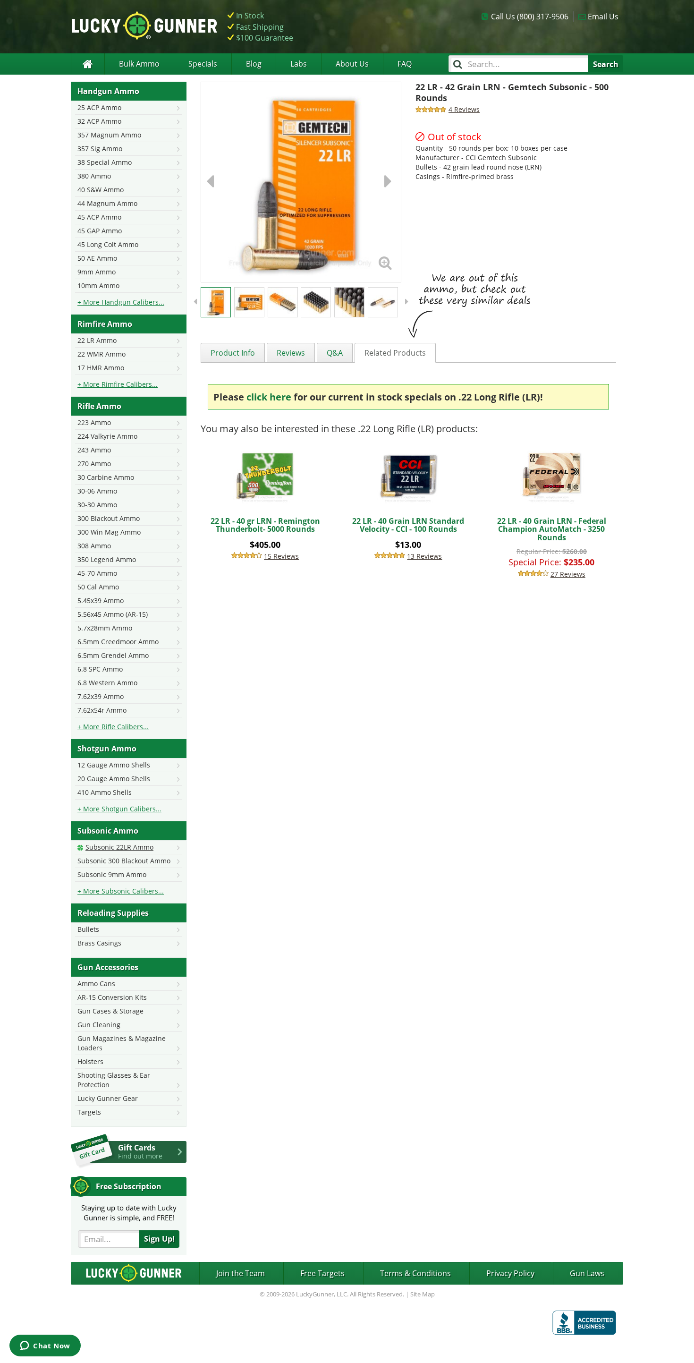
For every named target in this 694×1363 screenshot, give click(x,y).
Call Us (529, 16)
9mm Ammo (96, 271)
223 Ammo (94, 422)
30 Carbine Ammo (105, 477)
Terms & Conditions (415, 1273)
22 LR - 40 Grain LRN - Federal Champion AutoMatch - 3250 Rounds (551, 529)
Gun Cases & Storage (110, 1010)
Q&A (335, 353)
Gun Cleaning (98, 1024)
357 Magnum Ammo (109, 134)
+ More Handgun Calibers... (120, 302)
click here (268, 397)
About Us (352, 64)
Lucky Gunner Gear (107, 1098)
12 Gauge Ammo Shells (113, 764)
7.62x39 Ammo (100, 696)
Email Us (603, 16)
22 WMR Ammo (101, 353)
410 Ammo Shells (104, 792)
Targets (89, 1111)
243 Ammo (94, 449)
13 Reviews (424, 556)
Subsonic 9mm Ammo (111, 874)
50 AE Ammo (97, 258)
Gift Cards (140, 1151)
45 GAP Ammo (99, 230)
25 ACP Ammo (99, 107)
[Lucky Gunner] (87, 64)
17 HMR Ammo (100, 367)
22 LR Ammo (97, 340)
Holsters (90, 1061)
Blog (254, 64)
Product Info (233, 353)
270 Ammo (94, 463)
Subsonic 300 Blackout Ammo (123, 860)
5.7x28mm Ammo (104, 627)
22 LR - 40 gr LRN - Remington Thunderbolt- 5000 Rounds (265, 525)
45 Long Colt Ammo (107, 244)
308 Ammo (94, 545)
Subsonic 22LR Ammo (119, 847)
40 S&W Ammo (100, 189)
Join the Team (240, 1273)
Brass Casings (99, 942)
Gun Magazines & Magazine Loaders (121, 1043)
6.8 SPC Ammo (100, 668)
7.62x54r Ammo (102, 710)
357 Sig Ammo (99, 148)
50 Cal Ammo (98, 586)
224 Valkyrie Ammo (107, 436)
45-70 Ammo (97, 573)
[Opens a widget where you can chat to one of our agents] (45, 1346)
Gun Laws (587, 1273)
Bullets (88, 929)
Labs (298, 64)
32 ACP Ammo (99, 121)
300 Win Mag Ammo (109, 532)
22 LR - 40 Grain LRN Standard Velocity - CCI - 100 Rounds (408, 525)
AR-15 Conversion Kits (112, 997)
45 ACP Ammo (99, 217)
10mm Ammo (98, 285)
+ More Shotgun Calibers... (119, 808)
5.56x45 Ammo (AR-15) (112, 614)
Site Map (422, 1294)
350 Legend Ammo (106, 559)
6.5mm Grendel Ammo (113, 655)
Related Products (395, 353)
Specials (202, 64)
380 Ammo (94, 175)
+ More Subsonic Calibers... (120, 890)
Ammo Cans (96, 983)
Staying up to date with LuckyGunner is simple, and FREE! (129, 1212)
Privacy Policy (510, 1273)
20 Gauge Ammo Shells (113, 778)
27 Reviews (567, 574)
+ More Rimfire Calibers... (117, 384)
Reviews (291, 353)
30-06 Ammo (97, 490)
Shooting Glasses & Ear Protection (113, 1080)
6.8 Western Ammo (107, 682)
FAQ (405, 64)
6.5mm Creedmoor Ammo (118, 641)
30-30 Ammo (97, 504)
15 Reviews (281, 556)
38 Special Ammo (104, 162)
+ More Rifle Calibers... (113, 726)
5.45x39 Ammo (100, 600)
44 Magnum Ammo (107, 203)
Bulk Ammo (139, 64)
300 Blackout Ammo (108, 518)
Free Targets (322, 1273)
